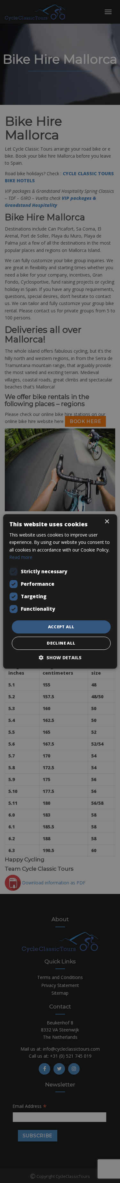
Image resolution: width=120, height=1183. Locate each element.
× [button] (106, 521)
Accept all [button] (61, 627)
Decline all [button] (61, 643)
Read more (20, 557)
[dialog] (60, 591)
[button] (60, 658)
